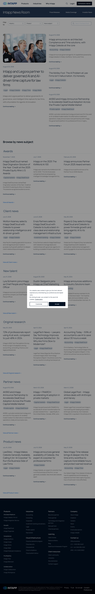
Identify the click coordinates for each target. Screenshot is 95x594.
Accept (57, 304)
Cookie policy (39, 299)
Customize (39, 304)
